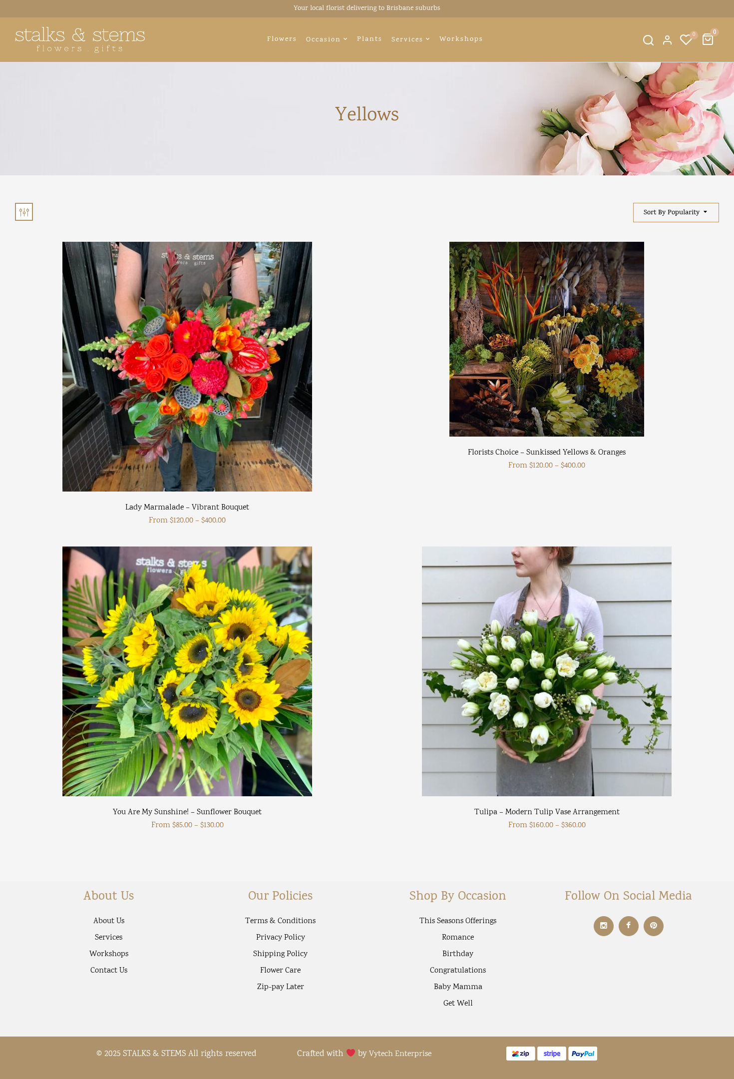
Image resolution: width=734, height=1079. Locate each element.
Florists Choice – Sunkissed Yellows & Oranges (547, 453)
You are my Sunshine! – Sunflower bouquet (187, 812)
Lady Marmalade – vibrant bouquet (187, 508)
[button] (709, 39)
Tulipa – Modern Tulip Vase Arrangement (547, 812)
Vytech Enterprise (400, 1054)
